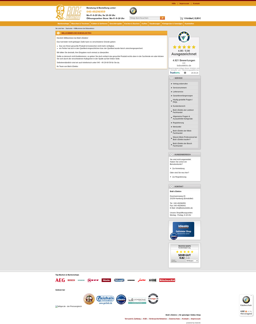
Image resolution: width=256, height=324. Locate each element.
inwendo (198, 323)
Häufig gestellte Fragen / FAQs (183, 101)
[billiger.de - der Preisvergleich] (68, 306)
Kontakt (196, 4)
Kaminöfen (189, 24)
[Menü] (251, 296)
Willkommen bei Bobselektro (84, 28)
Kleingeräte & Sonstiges (172, 24)
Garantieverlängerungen (183, 96)
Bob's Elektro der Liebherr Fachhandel (183, 111)
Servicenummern (180, 88)
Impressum (184, 4)
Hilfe (174, 4)
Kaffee (144, 24)
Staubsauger (154, 24)
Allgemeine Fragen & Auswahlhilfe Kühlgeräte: (183, 117)
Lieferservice (178, 92)
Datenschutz (174, 319)
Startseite (68, 28)
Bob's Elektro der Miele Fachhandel (182, 132)
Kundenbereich (179, 106)
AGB (145, 319)
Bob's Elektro (69, 11)
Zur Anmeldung (178, 168)
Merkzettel (177, 127)
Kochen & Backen (132, 24)
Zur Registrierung (179, 177)
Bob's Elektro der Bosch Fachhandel (182, 144)
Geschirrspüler (115, 24)
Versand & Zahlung (133, 319)
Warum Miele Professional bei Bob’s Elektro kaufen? (185, 138)
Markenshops (63, 24)
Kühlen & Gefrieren (99, 24)
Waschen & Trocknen (80, 24)
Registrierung (178, 123)
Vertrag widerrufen (180, 84)
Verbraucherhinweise (158, 319)
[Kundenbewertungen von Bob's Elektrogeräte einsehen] (184, 253)
